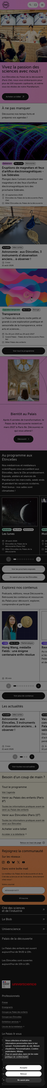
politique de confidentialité (16, 1057)
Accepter (23, 1068)
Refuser (23, 1074)
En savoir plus (23, 1080)
